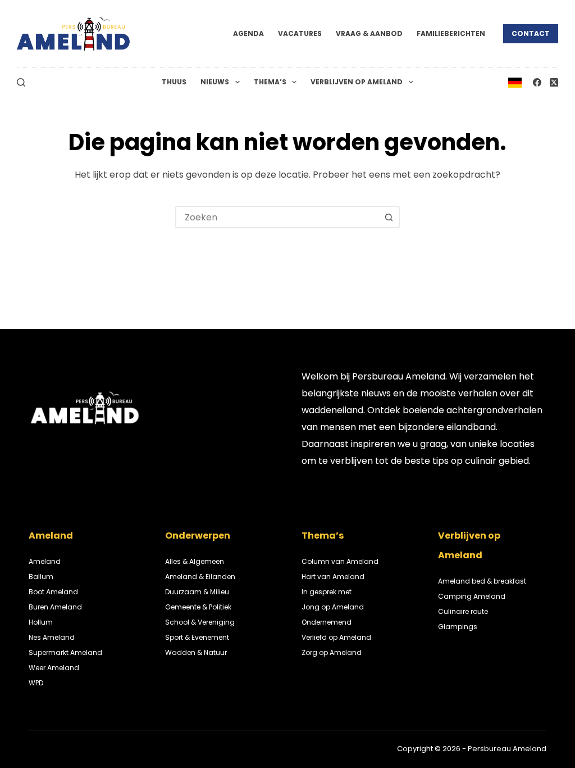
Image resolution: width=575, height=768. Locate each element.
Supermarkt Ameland (65, 652)
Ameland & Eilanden (200, 576)
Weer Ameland (54, 667)
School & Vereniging (200, 622)
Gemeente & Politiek (198, 607)
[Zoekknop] (388, 217)
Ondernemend (327, 622)
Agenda (248, 33)
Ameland (45, 561)
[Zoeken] (21, 82)
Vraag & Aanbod (369, 33)
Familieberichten (451, 33)
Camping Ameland (471, 596)
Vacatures (300, 33)
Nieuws (214, 82)
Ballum (41, 576)
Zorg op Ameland (332, 652)
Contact (531, 33)
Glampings (457, 626)
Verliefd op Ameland (336, 637)
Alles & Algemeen (194, 561)
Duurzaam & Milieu (197, 592)
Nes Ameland (52, 637)
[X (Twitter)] (554, 82)
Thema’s (270, 82)
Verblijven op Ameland (357, 82)
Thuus (174, 82)
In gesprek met (327, 592)
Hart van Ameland (333, 576)
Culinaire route (463, 611)
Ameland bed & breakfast (482, 581)
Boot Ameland (53, 592)
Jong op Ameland (333, 607)
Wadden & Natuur (196, 652)
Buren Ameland (55, 607)
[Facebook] (537, 82)
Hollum (41, 622)
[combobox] (277, 217)
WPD (36, 683)
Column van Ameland (340, 561)
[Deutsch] (515, 82)
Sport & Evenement (197, 637)
